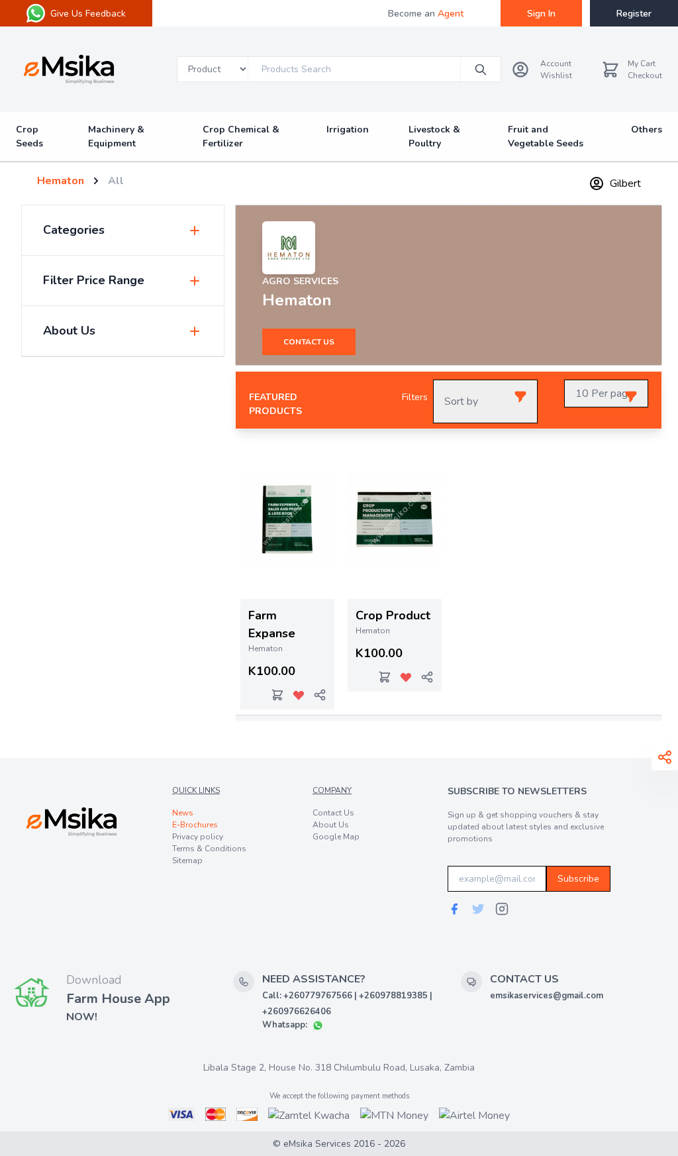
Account (555, 63)
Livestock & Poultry (434, 136)
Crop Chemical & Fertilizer (241, 136)
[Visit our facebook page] (454, 909)
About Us (331, 824)
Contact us (308, 342)
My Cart (641, 63)
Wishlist (556, 75)
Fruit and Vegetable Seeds (545, 136)
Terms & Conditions (209, 848)
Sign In (541, 13)
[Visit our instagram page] (501, 909)
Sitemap (187, 860)
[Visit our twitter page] (478, 909)
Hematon (60, 181)
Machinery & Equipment (116, 136)
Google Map (336, 836)
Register (634, 13)
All (116, 181)
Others (646, 129)
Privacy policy (197, 836)
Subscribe (578, 878)
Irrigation (347, 129)
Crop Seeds (29, 136)
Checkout (645, 75)
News (182, 813)
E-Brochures (195, 824)
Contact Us (333, 813)
